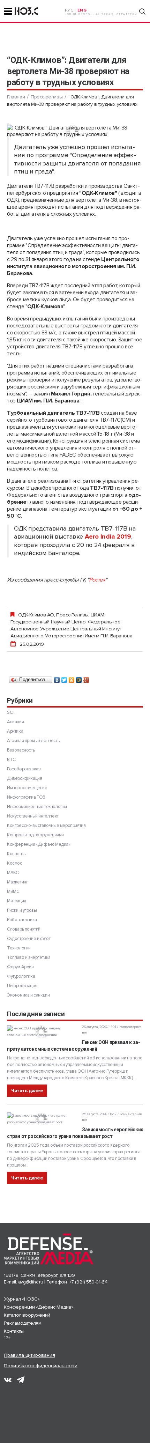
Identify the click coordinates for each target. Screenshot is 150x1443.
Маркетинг (17, 882)
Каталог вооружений (27, 1315)
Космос (14, 863)
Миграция (16, 901)
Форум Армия (20, 967)
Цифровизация (22, 986)
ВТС (11, 759)
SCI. (10, 712)
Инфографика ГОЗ (26, 797)
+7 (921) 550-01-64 (88, 1282)
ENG (82, 10)
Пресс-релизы (46, 97)
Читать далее (27, 1091)
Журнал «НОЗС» (21, 1299)
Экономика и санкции (28, 995)
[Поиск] (142, 11)
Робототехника (22, 920)
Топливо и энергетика (29, 957)
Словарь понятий (23, 929)
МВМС (13, 891)
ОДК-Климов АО (36, 615)
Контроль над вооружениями (35, 835)
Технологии (19, 948)
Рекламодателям (22, 1323)
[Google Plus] (86, 678)
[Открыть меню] (8, 11)
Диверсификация (24, 778)
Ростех (97, 579)
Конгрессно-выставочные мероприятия (46, 825)
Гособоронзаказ (23, 769)
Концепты (17, 854)
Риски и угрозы (22, 910)
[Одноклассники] (71, 678)
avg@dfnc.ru (30, 1282)
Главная (16, 97)
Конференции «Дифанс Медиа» (38, 844)
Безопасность (21, 750)
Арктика (15, 731)
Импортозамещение (27, 788)
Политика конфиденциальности (40, 1366)
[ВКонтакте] (57, 678)
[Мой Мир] (79, 678)
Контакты (14, 1331)
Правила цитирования (29, 1355)
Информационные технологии (37, 806)
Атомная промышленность (33, 740)
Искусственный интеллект (33, 816)
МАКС (12, 872)
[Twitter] (64, 678)
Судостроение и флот (28, 938)
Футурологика (21, 976)
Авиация (15, 722)
